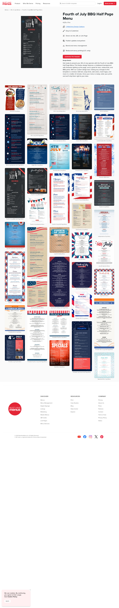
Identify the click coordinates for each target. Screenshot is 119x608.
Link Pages (44, 420)
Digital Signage (45, 406)
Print (72, 400)
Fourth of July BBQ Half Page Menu (32, 10)
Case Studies (75, 403)
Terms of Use (102, 415)
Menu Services (45, 423)
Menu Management (46, 403)
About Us (101, 403)
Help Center (74, 409)
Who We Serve (28, 3)
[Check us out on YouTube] (79, 437)
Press (100, 406)
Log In (99, 3)
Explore (73, 412)
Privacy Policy (102, 417)
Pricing (38, 3)
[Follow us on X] (96, 437)
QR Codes (44, 417)
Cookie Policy (12, 597)
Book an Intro (109, 3)
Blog (72, 406)
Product (17, 3)
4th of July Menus (16, 10)
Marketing (44, 412)
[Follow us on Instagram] (90, 437)
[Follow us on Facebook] (85, 437)
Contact (100, 412)
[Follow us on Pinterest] (102, 437)
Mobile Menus (45, 415)
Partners (100, 409)
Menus (7, 10)
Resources (46, 3)
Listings (43, 409)
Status (100, 420)
